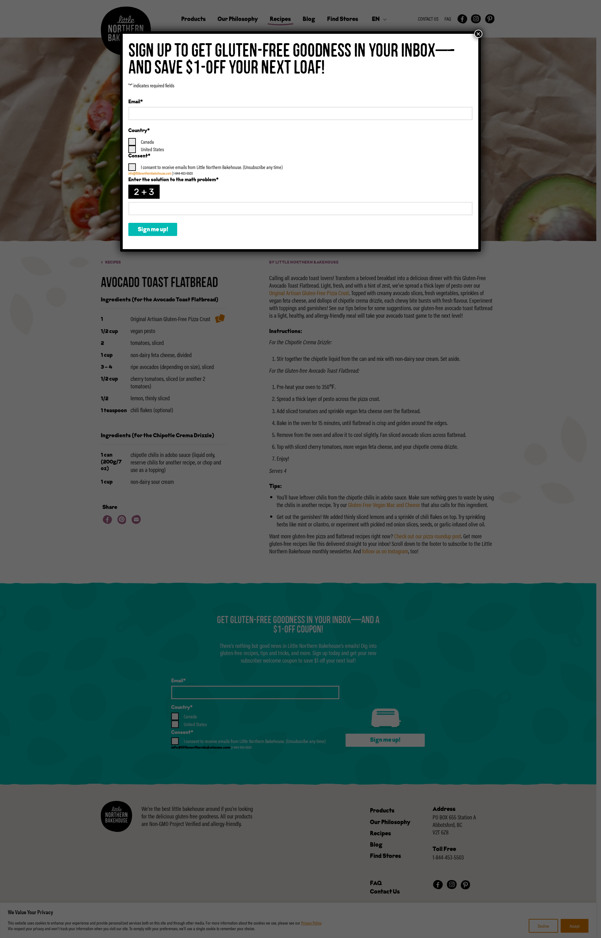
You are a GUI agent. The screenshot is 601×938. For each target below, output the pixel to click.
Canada (147, 141)
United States (152, 149)
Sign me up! (153, 230)
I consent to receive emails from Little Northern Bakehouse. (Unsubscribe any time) (212, 167)
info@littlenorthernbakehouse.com (150, 173)
